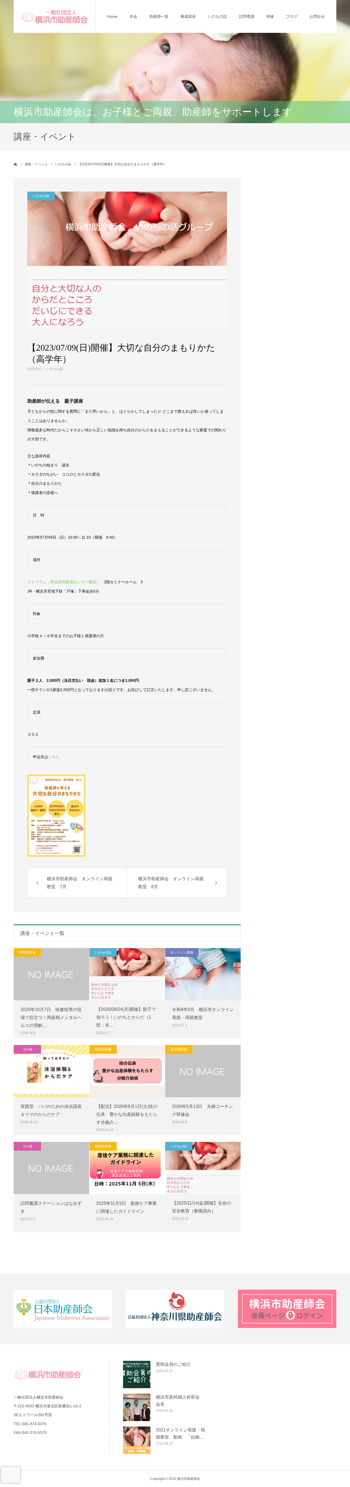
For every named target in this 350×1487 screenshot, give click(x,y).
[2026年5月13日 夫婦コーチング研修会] (203, 1071)
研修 (270, 16)
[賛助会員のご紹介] (136, 1374)
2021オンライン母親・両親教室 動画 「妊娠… (180, 1433)
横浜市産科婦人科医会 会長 (180, 1401)
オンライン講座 (181, 952)
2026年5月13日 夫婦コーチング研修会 (202, 1110)
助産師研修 (27, 952)
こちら (54, 757)
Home (112, 16)
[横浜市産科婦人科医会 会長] (136, 1407)
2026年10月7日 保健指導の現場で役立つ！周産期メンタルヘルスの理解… (51, 1017)
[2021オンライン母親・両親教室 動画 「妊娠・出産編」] (136, 1440)
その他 (27, 1049)
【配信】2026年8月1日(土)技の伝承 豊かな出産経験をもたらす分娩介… (127, 1114)
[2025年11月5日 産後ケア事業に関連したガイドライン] (127, 1168)
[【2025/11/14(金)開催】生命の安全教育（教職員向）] (203, 1168)
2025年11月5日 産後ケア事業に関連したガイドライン (126, 1207)
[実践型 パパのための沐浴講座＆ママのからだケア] (51, 1071)
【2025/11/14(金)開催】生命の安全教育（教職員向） (201, 1207)
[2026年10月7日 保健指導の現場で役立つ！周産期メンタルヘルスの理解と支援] (51, 974)
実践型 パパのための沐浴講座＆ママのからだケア (51, 1110)
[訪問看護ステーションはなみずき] (51, 1168)
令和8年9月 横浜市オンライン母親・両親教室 (203, 1013)
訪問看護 (246, 16)
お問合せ (317, 16)
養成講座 (188, 16)
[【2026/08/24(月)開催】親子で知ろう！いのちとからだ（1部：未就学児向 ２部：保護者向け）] (127, 974)
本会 (133, 16)
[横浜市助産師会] (55, 16)
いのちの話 (217, 16)
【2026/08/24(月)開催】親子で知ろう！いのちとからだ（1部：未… (126, 1017)
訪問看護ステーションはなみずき (51, 1207)
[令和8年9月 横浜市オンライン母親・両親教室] (203, 974)
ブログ (292, 16)
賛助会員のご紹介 (173, 1364)
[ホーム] (16, 164)
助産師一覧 (158, 16)
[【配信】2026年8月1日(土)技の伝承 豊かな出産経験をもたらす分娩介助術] (127, 1071)
